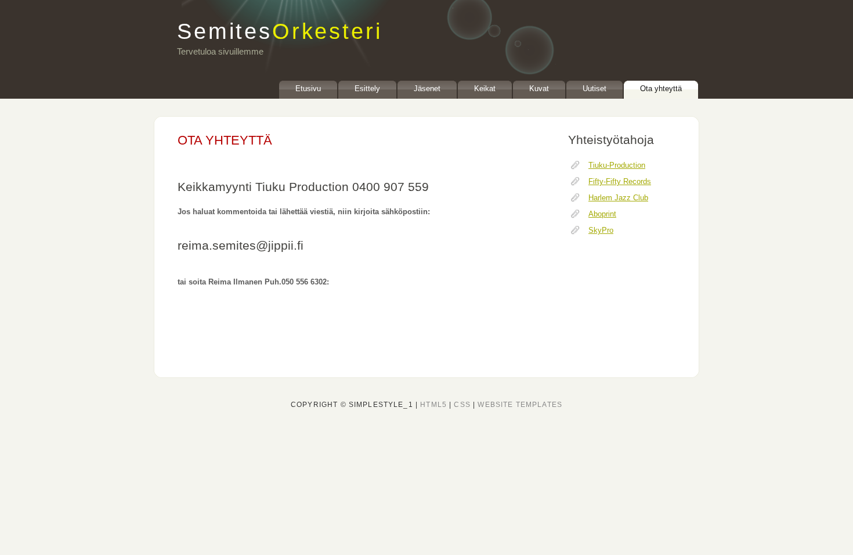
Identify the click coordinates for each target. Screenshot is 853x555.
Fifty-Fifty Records (619, 181)
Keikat (485, 88)
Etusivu (308, 88)
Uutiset (594, 88)
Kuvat (539, 88)
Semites (279, 31)
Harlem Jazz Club (618, 197)
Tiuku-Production (616, 165)
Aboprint (602, 214)
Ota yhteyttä (661, 88)
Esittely (367, 88)
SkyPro (600, 230)
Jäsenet (427, 88)
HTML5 (433, 404)
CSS (462, 404)
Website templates (520, 404)
